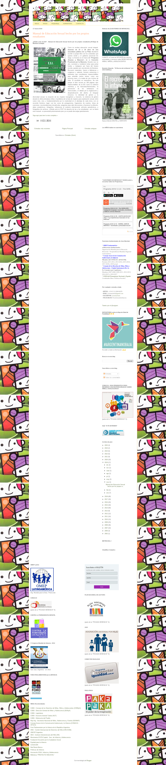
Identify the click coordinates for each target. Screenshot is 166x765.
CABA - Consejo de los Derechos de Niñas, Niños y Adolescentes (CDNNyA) (55, 708)
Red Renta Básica (36, 747)
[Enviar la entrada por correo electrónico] (37, 120)
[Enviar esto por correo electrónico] (41, 120)
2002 (106, 533)
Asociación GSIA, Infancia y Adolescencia (44, 752)
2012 (106, 513)
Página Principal (67, 128)
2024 (106, 448)
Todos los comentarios (112, 377)
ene (107, 493)
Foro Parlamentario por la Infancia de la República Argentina (50, 727)
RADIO (45, 23)
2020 (106, 459)
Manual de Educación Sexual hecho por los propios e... (115, 485)
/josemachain (116, 295)
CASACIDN (34, 745)
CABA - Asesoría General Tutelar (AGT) (43, 716)
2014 (106, 508)
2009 (106, 522)
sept (108, 470)
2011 (106, 516)
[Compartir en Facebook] (48, 120)
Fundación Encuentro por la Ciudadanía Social (45, 740)
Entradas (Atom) (70, 135)
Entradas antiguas (91, 128)
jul (107, 476)
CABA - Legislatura (36, 713)
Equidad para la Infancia (38, 742)
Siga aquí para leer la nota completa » (45, 115)
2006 (106, 531)
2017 (106, 499)
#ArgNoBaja (55, 23)
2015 (106, 505)
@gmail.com (119, 293)
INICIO (37, 23)
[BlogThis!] (43, 120)
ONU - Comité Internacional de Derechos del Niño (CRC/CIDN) (50, 730)
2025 (106, 445)
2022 (106, 454)
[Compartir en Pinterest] (50, 120)
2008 (106, 525)
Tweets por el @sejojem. (110, 305)
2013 (106, 511)
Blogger (89, 760)
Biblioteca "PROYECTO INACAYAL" (42, 755)
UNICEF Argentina (36, 732)
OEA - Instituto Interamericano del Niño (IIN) (44, 735)
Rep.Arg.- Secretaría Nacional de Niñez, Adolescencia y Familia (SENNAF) (55, 720)
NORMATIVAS (67, 23)
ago (107, 473)
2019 (106, 462)
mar (107, 482)
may (108, 479)
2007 (106, 528)
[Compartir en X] (46, 120)
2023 (106, 451)
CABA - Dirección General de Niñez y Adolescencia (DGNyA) (50, 710)
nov (107, 468)
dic (107, 465)
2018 (106, 496)
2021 (106, 456)
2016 (106, 502)
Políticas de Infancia (37, 750)
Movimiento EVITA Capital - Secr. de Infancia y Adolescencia (50, 737)
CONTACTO (80, 23)
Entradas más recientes (42, 128)
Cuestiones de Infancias (65, 13)
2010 (106, 519)
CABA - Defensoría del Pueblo (40, 718)
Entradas (108, 374)
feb (107, 490)
